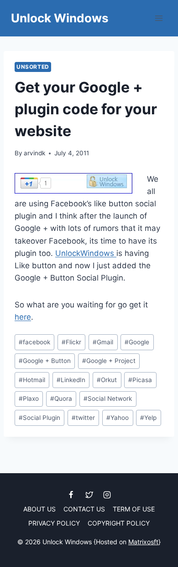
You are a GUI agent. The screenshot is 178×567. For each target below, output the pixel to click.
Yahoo (117, 417)
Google (137, 342)
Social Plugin (39, 417)
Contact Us (84, 509)
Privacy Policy (54, 523)
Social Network (108, 398)
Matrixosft (143, 542)
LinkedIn (71, 379)
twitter (83, 417)
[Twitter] (89, 494)
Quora (61, 398)
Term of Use (134, 509)
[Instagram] (107, 494)
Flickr (71, 342)
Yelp (148, 417)
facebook (34, 342)
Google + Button (45, 360)
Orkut (107, 379)
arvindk (34, 153)
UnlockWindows (85, 253)
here (23, 317)
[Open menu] (158, 18)
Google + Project (109, 360)
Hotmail (32, 379)
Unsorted (32, 66)
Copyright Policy (119, 523)
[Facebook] (71, 494)
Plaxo (29, 398)
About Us (39, 509)
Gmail (103, 342)
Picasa (140, 379)
